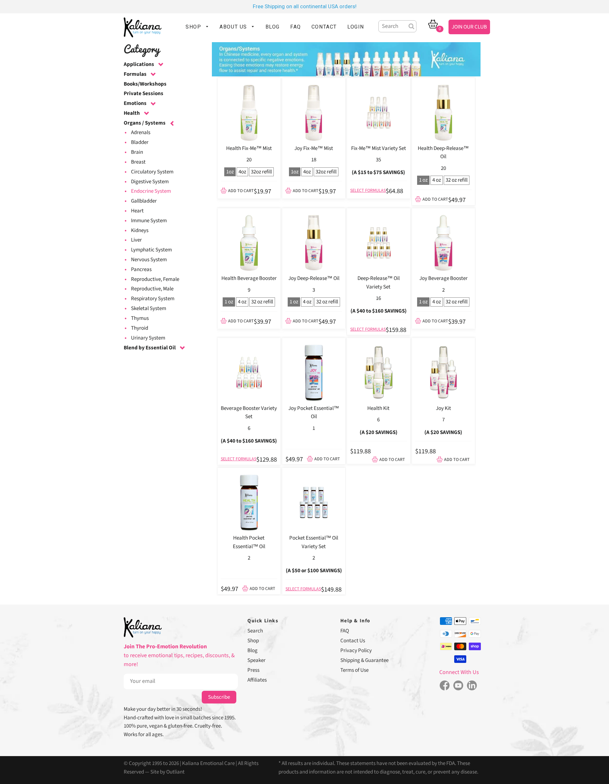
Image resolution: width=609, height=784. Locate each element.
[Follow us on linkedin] (472, 686)
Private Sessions (143, 93)
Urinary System (148, 338)
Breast (138, 162)
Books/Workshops (145, 84)
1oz (230, 172)
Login (355, 27)
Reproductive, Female (155, 279)
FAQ (295, 27)
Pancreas (141, 269)
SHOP (194, 27)
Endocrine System (151, 191)
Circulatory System (152, 172)
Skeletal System (148, 308)
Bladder (139, 142)
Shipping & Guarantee (364, 660)
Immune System (149, 220)
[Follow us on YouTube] (458, 686)
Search (255, 631)
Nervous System (149, 259)
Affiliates (257, 680)
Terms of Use (354, 670)
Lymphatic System (151, 250)
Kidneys (139, 230)
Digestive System (150, 181)
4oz (242, 172)
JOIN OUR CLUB (469, 27)
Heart (137, 211)
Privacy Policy (356, 650)
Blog (252, 650)
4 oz (436, 180)
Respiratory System (152, 298)
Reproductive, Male (152, 289)
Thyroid (139, 328)
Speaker (256, 660)
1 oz (423, 180)
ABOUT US (234, 27)
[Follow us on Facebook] (444, 686)
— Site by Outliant (165, 772)
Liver (136, 240)
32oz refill (261, 172)
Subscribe (219, 697)
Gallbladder (144, 201)
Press (253, 670)
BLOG (272, 27)
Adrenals (140, 132)
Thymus (140, 318)
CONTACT (324, 27)
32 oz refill (457, 180)
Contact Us (352, 641)
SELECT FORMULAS (368, 190)
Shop (253, 641)
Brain (137, 152)
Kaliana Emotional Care (208, 763)
